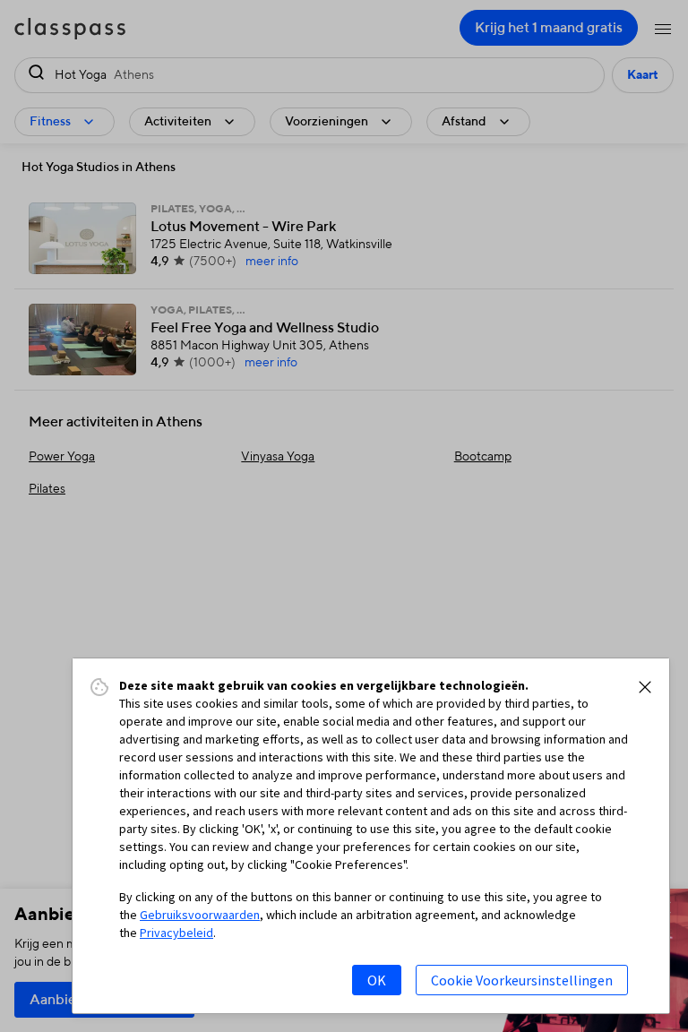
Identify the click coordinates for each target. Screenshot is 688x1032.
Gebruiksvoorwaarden (200, 915)
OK (376, 980)
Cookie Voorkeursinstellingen (522, 980)
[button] (645, 687)
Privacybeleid (176, 932)
